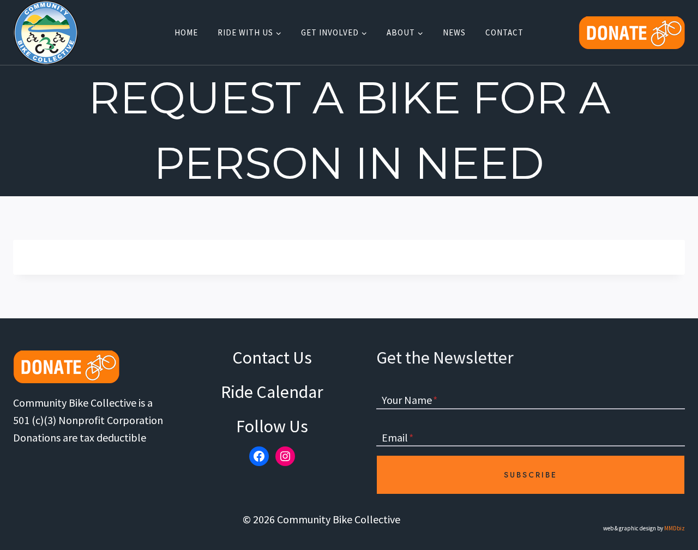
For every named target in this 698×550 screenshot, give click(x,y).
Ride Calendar (272, 392)
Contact (504, 32)
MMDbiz (674, 528)
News (454, 32)
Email (397, 437)
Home (186, 32)
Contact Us (272, 357)
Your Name (409, 400)
